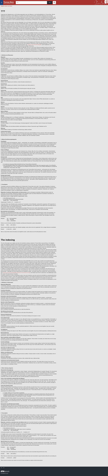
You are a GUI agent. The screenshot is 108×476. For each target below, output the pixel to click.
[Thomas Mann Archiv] (101, 2)
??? (8, 2)
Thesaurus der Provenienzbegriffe (34, 44)
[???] (54, 2)
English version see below (6, 6)
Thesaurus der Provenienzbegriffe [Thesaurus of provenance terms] (16, 272)
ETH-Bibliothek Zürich (4, 473)
